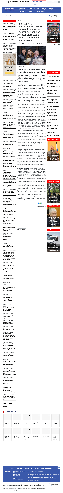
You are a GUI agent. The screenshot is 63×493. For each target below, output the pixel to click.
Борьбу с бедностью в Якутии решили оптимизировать (8, 309)
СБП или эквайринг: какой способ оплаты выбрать (52, 121)
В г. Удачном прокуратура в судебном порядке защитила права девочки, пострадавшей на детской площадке (9, 211)
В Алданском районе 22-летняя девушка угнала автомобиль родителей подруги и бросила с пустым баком (9, 93)
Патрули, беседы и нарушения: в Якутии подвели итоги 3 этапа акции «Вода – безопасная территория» (9, 201)
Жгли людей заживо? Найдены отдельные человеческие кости (52, 127)
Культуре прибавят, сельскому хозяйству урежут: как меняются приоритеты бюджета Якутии (8, 135)
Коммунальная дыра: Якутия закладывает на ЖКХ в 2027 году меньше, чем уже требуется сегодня (9, 288)
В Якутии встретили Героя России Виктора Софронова (8, 355)
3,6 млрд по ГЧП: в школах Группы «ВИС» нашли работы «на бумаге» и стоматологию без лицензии (9, 117)
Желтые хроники (41, 8)
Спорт (28, 9)
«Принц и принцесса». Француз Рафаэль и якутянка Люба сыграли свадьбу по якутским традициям (53, 100)
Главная (13, 468)
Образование (22, 11)
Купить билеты (41, 11)
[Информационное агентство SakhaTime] (9, 8)
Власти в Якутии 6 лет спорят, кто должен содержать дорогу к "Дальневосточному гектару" (8, 268)
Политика (22, 8)
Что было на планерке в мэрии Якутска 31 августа (9, 316)
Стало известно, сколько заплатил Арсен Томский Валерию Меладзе (53, 82)
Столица (51, 8)
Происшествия (31, 8)
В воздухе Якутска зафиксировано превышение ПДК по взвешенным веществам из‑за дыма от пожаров (9, 175)
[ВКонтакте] (38, 203)
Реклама (37, 468)
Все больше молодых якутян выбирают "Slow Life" (9, 398)
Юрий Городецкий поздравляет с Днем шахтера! (8, 405)
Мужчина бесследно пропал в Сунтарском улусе (8, 192)
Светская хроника (36, 9)
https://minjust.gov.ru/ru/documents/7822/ (36, 488)
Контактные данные (46, 468)
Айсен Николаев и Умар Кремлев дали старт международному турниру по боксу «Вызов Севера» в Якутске (9, 346)
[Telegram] (41, 203)
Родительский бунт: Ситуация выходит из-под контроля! (53, 76)
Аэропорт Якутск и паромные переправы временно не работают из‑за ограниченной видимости (9, 336)
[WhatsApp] (40, 203)
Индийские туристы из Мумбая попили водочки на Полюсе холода (53, 108)
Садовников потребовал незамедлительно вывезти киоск (9, 125)
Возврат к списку (21, 229)
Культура (21, 9)
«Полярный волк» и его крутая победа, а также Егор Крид (9, 229)
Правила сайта (28, 468)
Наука (52, 9)
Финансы (46, 9)
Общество (31, 11)
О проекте (19, 468)
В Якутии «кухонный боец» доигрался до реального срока (8, 144)
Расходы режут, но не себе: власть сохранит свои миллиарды (8, 246)
